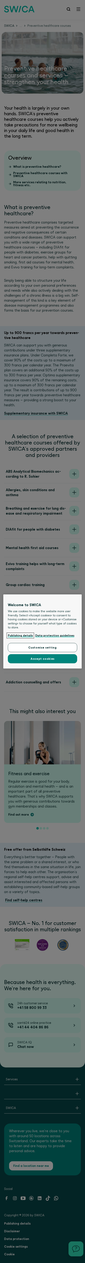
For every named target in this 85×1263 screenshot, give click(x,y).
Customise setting (42, 647)
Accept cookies (42, 659)
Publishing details (20, 635)
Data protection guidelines (54, 635)
